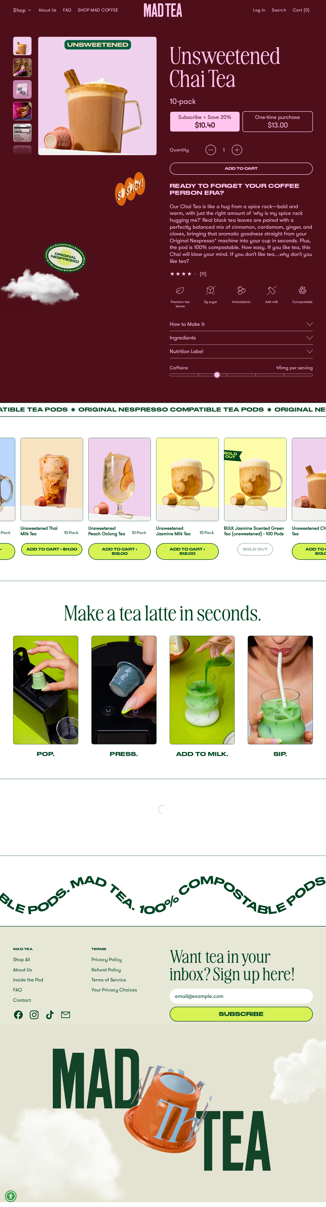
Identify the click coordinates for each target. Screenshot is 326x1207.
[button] (279, 10)
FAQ (67, 10)
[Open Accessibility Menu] (11, 1196)
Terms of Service (108, 980)
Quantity (179, 150)
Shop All (21, 959)
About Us (48, 10)
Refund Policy (106, 970)
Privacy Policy (106, 959)
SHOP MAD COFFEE (98, 10)
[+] (237, 150)
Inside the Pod (28, 980)
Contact (22, 1000)
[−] (210, 150)
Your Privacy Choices (114, 990)
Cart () (301, 11)
